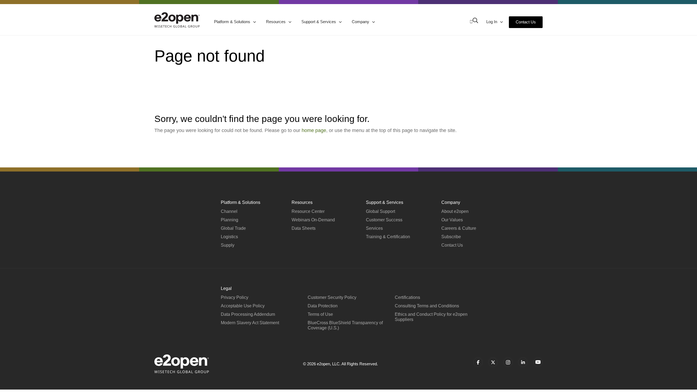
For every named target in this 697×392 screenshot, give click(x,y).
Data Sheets (304, 228)
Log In (492, 21)
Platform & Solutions (232, 21)
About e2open (455, 211)
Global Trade (233, 228)
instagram (508, 362)
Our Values (452, 220)
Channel (229, 211)
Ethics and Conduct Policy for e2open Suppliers (431, 317)
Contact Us (526, 22)
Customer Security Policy (332, 297)
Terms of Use (320, 314)
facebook (478, 362)
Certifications (407, 297)
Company (361, 21)
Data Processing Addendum (248, 314)
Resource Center (308, 211)
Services (374, 228)
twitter (493, 362)
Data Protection (323, 306)
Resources (276, 21)
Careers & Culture (458, 228)
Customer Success (384, 220)
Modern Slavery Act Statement (250, 322)
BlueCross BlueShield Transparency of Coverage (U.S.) (345, 325)
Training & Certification (388, 236)
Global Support (380, 211)
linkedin (523, 362)
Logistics (229, 236)
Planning (229, 220)
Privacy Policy (234, 297)
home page (314, 130)
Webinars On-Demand (313, 220)
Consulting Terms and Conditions (427, 306)
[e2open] (177, 20)
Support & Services (319, 21)
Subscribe (451, 236)
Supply (227, 245)
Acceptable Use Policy (243, 306)
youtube (538, 362)
